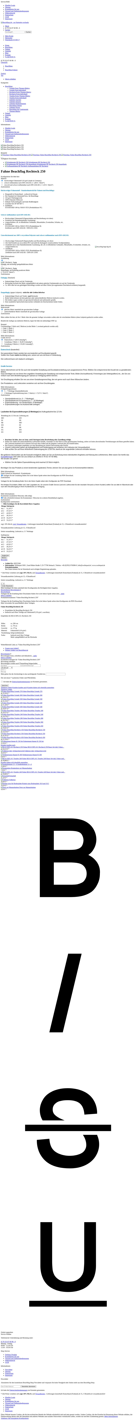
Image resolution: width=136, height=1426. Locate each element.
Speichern (5, 685)
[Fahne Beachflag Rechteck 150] (12, 730)
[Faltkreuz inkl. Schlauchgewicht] (13, 751)
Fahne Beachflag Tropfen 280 (33, 718)
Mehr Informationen (111, 1416)
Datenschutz (9, 15)
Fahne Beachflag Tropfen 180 (33, 711)
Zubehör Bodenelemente (17, 104)
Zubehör (8, 115)
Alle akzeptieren (13, 1418)
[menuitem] (70, 5)
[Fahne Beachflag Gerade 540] (12, 707)
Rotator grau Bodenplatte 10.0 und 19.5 (35, 783)
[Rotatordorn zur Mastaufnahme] (6, 768)
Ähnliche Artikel (6, 687)
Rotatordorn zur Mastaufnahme (21, 768)
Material (3, 178)
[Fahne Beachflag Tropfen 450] (12, 726)
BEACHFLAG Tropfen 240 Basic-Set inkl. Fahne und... (46, 759)
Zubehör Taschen (15, 100)
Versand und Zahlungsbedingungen (17, 11)
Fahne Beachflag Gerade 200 (32, 695)
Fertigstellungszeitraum (8, 389)
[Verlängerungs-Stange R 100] (11, 755)
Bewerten (4, 560)
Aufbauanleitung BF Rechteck (37, 166)
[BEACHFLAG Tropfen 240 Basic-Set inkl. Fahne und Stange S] (14, 759)
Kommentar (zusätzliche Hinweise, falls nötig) (16, 496)
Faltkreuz (12, 780)
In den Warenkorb (7, 586)
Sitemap (8, 7)
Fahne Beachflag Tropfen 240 (33, 714)
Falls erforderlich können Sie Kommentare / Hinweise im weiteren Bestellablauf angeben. (33, 498)
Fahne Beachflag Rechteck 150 (34, 730)
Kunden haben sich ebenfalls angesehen (40, 687)
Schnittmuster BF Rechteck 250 (39, 162)
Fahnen (7, 113)
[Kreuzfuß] (5, 776)
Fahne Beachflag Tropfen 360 (33, 722)
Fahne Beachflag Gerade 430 (32, 703)
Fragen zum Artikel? (12, 648)
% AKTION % (10, 121)
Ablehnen (4, 1418)
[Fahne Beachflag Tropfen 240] (12, 714)
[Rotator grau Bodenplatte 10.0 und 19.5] (11, 783)
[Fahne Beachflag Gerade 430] (12, 703)
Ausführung (5, 258)
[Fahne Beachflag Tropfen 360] (12, 722)
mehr (62, 594)
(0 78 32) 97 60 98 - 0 (8, 1342)
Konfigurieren (24, 1418)
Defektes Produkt (11, 1355)
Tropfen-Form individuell (17, 98)
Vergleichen (5, 555)
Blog (6, 117)
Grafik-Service (6, 338)
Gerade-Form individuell (17, 90)
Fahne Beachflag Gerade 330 (32, 699)
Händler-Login (10, 5)
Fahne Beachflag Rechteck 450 (34, 737)
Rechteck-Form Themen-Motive (20, 92)
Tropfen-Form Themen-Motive (19, 96)
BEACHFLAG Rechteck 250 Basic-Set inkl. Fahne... (46, 747)
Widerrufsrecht (10, 13)
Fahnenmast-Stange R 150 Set (33, 741)
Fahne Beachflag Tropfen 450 (33, 726)
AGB (7, 17)
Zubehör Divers (14, 107)
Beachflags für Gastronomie (18, 109)
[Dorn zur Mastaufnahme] (10, 787)
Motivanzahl (5, 307)
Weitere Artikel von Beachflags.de (16, 650)
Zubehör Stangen (15, 102)
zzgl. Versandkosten (19, 524)
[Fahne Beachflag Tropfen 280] (12, 718)
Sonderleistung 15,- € (24, 764)
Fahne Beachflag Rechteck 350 (34, 734)
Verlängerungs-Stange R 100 (32, 755)
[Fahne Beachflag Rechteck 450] (12, 737)
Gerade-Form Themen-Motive (19, 88)
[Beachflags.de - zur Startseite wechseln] (15, 22)
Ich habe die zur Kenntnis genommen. (25, 682)
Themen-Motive (14, 111)
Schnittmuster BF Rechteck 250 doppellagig (51, 164)
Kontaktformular (7, 457)
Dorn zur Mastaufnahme (27, 787)
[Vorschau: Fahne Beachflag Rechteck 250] (16, 155)
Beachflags (9, 86)
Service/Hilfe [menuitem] (15, 10)
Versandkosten (40, 573)
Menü (7, 26)
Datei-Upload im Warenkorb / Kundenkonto (15, 473)
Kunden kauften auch (19, 687)
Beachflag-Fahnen (15, 105)
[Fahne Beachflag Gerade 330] (12, 699)
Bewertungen (16, 590)
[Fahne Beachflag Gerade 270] (12, 691)
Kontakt (8, 119)
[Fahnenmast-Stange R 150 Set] (12, 741)
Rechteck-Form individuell (18, 94)
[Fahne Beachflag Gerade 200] (12, 695)
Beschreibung (5, 590)
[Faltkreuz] (5, 780)
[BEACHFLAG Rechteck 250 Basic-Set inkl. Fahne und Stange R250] (14, 747)
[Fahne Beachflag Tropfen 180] (12, 711)
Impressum (8, 19)
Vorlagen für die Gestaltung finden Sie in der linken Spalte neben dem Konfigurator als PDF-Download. (38, 475)
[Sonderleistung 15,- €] (9, 764)
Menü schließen (10, 79)
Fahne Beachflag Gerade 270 (32, 691)
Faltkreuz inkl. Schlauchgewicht (35, 751)
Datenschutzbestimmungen (21, 682)
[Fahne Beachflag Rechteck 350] (12, 734)
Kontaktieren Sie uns (12, 9)
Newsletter (8, 1370)
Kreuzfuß (12, 776)
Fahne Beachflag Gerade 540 (32, 707)
